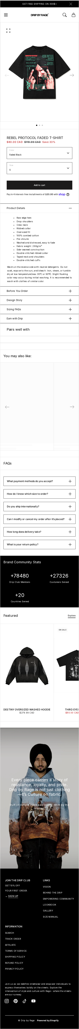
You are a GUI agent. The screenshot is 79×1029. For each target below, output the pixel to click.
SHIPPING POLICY (15, 957)
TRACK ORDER (13, 939)
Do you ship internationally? (23, 506)
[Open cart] (73, 14)
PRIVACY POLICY (14, 969)
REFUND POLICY (14, 963)
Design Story (14, 300)
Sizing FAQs (14, 309)
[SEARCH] (64, 14)
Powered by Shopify (48, 1020)
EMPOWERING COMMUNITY (58, 899)
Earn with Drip (15, 318)
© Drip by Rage (26, 1020)
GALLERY (48, 910)
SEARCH (9, 933)
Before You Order (17, 290)
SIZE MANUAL (50, 917)
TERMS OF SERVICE (16, 951)
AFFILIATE (10, 945)
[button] (7, 15)
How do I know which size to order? (27, 493)
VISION (47, 887)
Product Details (16, 208)
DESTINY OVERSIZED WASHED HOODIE (26, 709)
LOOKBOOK (49, 904)
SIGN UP (13, 896)
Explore (72, 615)
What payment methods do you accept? (30, 481)
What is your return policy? (22, 544)
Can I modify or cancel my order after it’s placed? (35, 519)
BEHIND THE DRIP (52, 892)
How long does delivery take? (24, 531)
